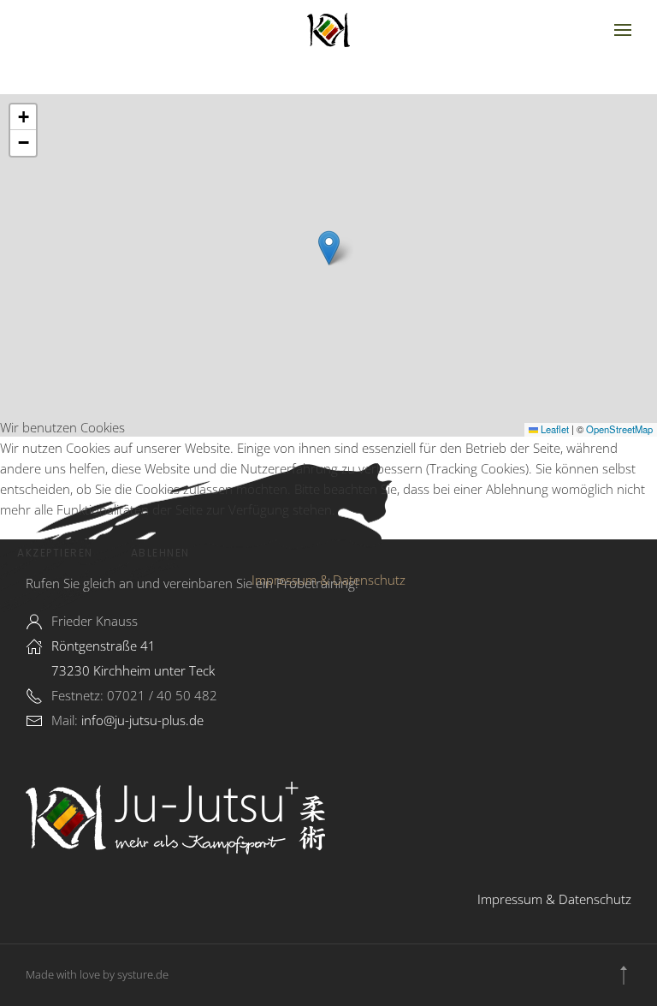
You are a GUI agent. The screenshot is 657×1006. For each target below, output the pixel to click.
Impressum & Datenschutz (328, 579)
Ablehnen (160, 552)
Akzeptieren (55, 552)
